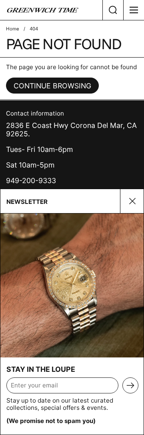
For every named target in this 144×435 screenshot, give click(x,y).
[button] (112, 10)
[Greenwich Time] (51, 10)
